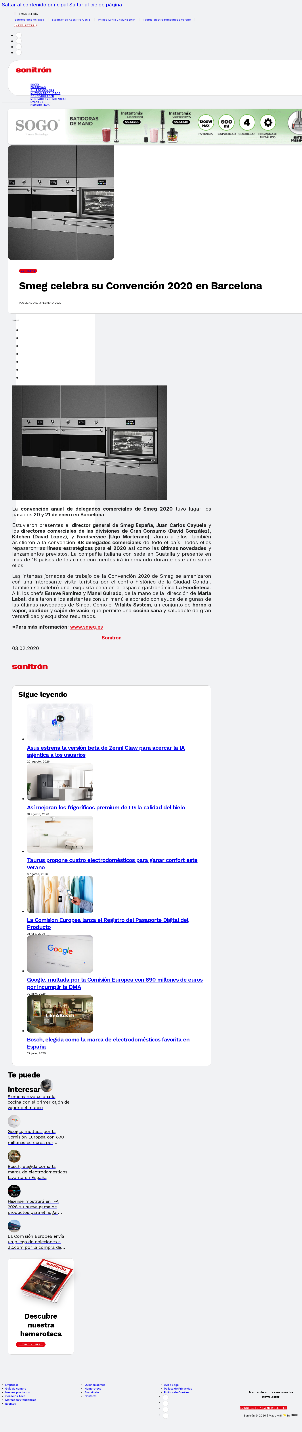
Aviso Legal (171, 1384)
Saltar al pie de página (95, 5)
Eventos (10, 1403)
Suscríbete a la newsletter (263, 1407)
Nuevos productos (45, 93)
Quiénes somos (95, 1384)
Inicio (35, 84)
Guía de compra (42, 90)
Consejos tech (42, 96)
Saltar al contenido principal (35, 5)
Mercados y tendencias (49, 99)
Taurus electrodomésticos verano (150, 19)
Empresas (38, 87)
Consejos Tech (15, 1396)
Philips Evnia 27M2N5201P (100, 19)
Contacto (91, 1396)
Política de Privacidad (178, 1388)
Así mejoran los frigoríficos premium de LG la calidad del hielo (106, 807)
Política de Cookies (176, 1392)
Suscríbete (92, 1392)
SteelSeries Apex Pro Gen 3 (54, 19)
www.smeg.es (86, 627)
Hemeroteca (40, 104)
